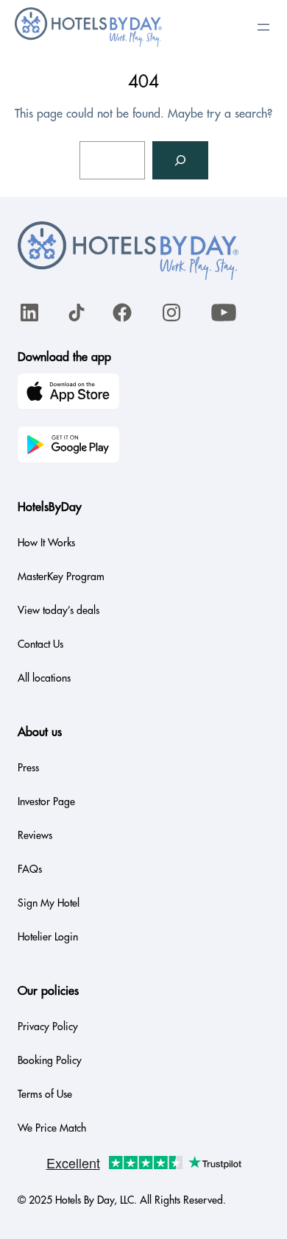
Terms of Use (45, 1094)
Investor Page (46, 801)
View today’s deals (58, 610)
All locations (44, 678)
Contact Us (40, 644)
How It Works (46, 542)
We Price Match (52, 1128)
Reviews (35, 835)
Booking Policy (50, 1060)
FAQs (30, 869)
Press (28, 767)
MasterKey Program (61, 576)
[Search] (180, 160)
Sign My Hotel (48, 903)
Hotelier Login (48, 936)
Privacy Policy (48, 1026)
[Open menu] (263, 27)
